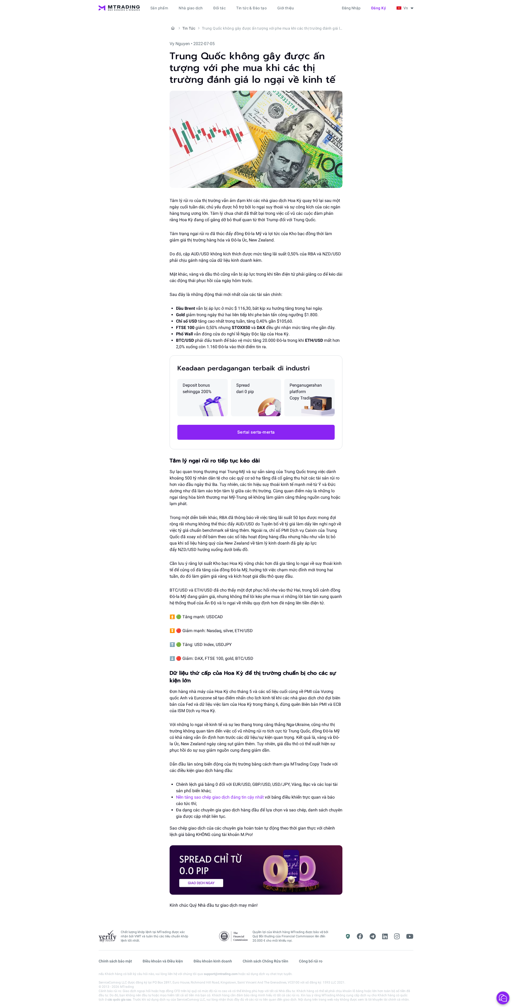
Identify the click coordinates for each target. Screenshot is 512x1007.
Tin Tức (188, 28)
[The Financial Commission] (233, 936)
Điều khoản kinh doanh (213, 961)
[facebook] (360, 936)
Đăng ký (378, 8)
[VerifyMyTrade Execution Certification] (108, 936)
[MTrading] (119, 8)
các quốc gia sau (119, 999)
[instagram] (397, 936)
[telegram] (373, 936)
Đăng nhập (351, 8)
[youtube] (409, 936)
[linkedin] (385, 936)
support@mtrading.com (221, 974)
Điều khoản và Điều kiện (163, 961)
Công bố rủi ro (310, 961)
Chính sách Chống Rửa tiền (265, 961)
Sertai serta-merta (256, 432)
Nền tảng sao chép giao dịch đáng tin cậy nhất (220, 797)
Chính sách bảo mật (115, 961)
